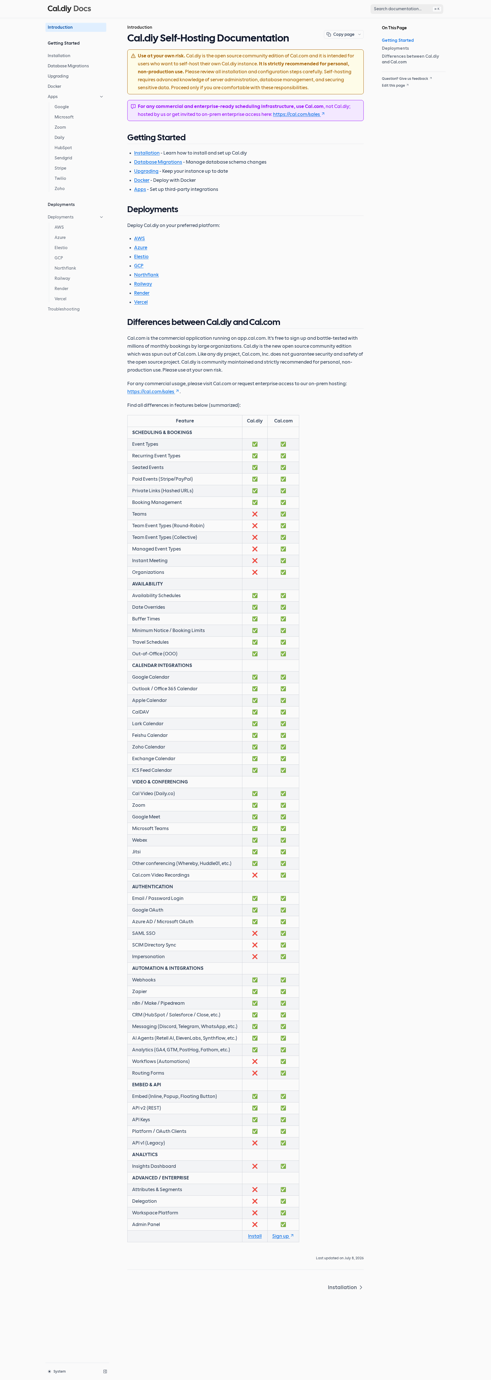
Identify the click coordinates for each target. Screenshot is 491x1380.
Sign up (280, 1236)
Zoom (60, 127)
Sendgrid (63, 158)
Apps (53, 96)
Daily (60, 137)
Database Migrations (68, 66)
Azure (60, 237)
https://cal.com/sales (296, 114)
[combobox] (407, 9)
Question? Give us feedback (405, 79)
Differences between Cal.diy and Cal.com (410, 59)
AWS (59, 227)
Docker (54, 86)
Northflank (65, 268)
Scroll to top (392, 92)
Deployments (61, 217)
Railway (62, 278)
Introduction (60, 27)
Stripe (60, 168)
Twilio (60, 178)
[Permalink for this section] (191, 137)
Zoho (60, 188)
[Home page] (69, 9)
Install (255, 1236)
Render (61, 288)
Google (62, 107)
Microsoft (64, 117)
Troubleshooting (64, 309)
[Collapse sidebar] (105, 1371)
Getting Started (398, 40)
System (59, 1371)
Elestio (61, 247)
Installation (59, 55)
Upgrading (58, 76)
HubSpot (63, 147)
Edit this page (393, 85)
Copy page (343, 34)
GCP (59, 258)
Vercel (60, 299)
